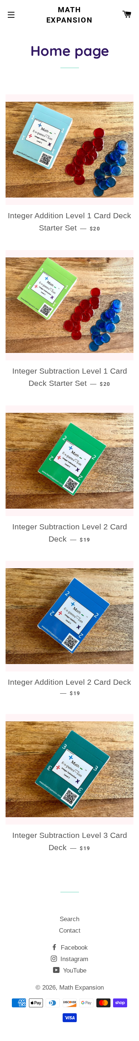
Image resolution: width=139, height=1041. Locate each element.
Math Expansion (69, 14)
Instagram (73, 959)
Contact (69, 930)
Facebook (73, 947)
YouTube (73, 970)
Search (69, 919)
